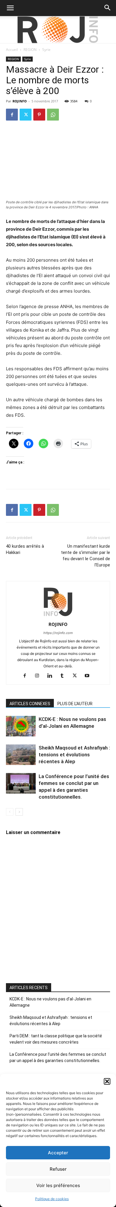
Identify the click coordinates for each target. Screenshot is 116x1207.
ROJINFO (19, 101)
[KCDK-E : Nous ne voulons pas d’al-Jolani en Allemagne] (21, 726)
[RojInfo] (58, 29)
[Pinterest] (39, 115)
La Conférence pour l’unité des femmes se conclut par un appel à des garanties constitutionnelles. (58, 1057)
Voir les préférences (58, 1185)
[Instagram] (39, 676)
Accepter (58, 1153)
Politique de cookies (52, 1199)
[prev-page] (9, 812)
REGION (30, 49)
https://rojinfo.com (58, 633)
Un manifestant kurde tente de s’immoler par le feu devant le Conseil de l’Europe (85, 556)
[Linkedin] (52, 676)
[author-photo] (58, 616)
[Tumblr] (64, 676)
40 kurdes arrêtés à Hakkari (25, 549)
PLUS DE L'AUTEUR (75, 703)
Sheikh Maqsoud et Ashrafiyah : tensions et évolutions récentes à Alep (74, 754)
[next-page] (19, 812)
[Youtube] (89, 676)
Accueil (12, 49)
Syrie (46, 49)
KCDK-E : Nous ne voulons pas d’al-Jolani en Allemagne (50, 1002)
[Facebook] (12, 115)
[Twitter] (26, 115)
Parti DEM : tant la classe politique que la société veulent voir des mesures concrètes (56, 1038)
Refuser (58, 1169)
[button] (107, 1081)
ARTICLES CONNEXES (30, 703)
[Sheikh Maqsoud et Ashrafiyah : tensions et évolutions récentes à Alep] (21, 754)
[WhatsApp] (53, 115)
